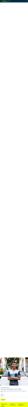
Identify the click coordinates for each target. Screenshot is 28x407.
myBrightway (20, 405)
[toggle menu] (26, 1)
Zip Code (2, 395)
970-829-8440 (13, 405)
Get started (3, 399)
